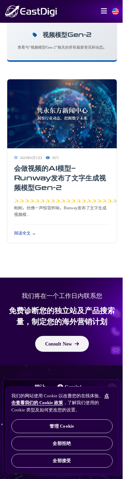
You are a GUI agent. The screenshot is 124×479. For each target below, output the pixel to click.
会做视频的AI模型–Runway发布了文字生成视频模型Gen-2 (60, 178)
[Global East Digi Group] (115, 11)
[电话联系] (115, 331)
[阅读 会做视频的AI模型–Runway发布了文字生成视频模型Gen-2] (62, 114)
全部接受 (62, 460)
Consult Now (58, 343)
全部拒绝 (62, 443)
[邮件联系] (115, 350)
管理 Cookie (62, 426)
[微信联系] (115, 313)
